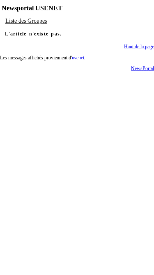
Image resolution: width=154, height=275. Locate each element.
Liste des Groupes (26, 20)
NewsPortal (142, 68)
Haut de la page (139, 46)
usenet (78, 58)
